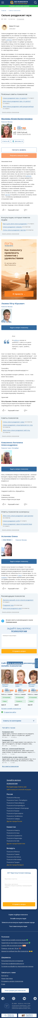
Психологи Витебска (14, 857)
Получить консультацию (19, 155)
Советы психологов (14, 10)
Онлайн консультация (18, 918)
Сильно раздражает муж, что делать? (15, 98)
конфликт (4, 577)
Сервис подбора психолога (18, 915)
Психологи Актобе (13, 841)
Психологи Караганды (14, 838)
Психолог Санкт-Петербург (10, 448)
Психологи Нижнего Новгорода (18, 808)
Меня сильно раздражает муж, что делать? (17, 101)
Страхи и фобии (19, 701)
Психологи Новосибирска (15, 803)
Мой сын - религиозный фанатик (13, 748)
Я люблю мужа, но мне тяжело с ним (14, 757)
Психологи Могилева (14, 859)
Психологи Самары (13, 819)
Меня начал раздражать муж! (12, 608)
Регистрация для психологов (15, 990)
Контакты (4, 976)
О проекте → (19, 294)
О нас (3, 984)
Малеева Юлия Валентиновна (17, 118)
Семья (5, 701)
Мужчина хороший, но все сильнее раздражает (18, 600)
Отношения (20, 19)
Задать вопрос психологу (19, 328)
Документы (6, 957)
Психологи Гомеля (13, 854)
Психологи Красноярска (15, 813)
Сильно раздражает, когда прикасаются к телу (18, 425)
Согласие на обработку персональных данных (17, 966)
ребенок (9, 40)
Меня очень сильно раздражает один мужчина (18, 516)
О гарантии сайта (10, 712)
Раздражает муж (8, 605)
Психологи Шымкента (14, 836)
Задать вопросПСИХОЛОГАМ (36, 663)
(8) (5, 141)
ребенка (16, 340)
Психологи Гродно (13, 862)
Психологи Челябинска (14, 816)
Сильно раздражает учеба (11, 521)
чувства (7, 195)
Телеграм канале (11, 622)
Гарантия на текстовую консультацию (14, 943)
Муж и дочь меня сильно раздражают (15, 224)
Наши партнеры (7, 978)
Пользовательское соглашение (12, 961)
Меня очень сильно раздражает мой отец (16, 430)
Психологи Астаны (13, 833)
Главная (3, 10)
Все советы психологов (10, 766)
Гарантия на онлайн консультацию (13, 940)
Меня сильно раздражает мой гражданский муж (18, 106)
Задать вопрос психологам (10, 112)
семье (20, 575)
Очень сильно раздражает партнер (14, 230)
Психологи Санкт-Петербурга (17, 800)
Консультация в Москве (24, 134)
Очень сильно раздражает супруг (13, 422)
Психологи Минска (13, 852)
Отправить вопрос (19, 904)
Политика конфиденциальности (12, 963)
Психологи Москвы (13, 798)
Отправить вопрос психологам (12, 981)
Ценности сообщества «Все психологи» (15, 951)
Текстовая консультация (18, 926)
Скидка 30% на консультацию (11, 946)
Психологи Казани (13, 811)
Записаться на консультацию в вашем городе (18, 922)
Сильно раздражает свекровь (12, 227)
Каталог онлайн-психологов (11, 709)
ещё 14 (3, 705)
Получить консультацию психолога (19, 6)
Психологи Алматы (13, 830)
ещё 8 (16, 705)
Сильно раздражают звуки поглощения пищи (17, 524)
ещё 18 (30, 705)
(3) (19, 141)
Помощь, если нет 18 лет (10, 948)
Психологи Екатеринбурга (16, 805)
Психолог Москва (6, 122)
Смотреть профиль (19, 150)
